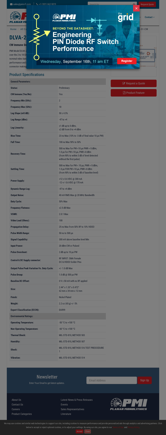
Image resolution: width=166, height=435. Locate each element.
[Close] (136, 8)
